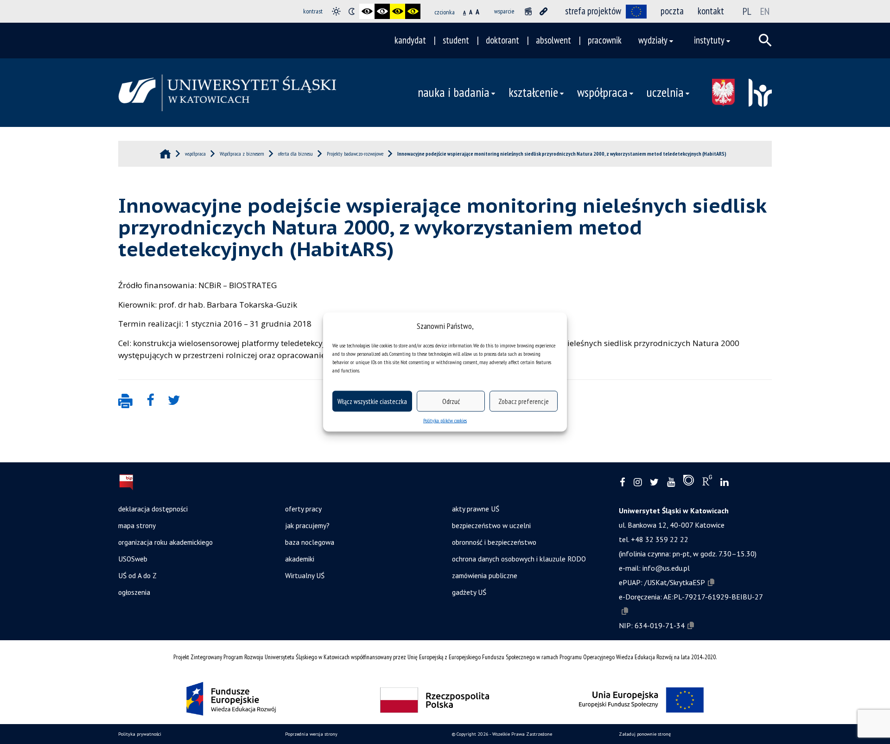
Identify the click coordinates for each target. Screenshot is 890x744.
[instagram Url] (638, 482)
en (764, 11)
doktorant (502, 40)
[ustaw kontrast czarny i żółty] (397, 11)
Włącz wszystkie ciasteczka (372, 401)
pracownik (605, 40)
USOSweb (132, 558)
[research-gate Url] (707, 482)
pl (747, 11)
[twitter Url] (654, 482)
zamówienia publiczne (484, 575)
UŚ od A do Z (137, 575)
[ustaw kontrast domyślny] (336, 11)
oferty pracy (303, 508)
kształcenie (533, 92)
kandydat (410, 40)
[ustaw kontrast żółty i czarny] (412, 11)
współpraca (602, 92)
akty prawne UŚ (475, 508)
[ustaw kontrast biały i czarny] (382, 11)
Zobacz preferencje (523, 401)
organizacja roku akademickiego (165, 542)
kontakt (711, 11)
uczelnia (665, 92)
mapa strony (137, 525)
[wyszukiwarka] (765, 40)
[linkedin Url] (724, 482)
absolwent (553, 40)
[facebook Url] (622, 482)
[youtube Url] (671, 482)
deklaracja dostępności (153, 508)
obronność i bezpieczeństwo (494, 542)
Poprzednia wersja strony (311, 734)
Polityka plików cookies (445, 420)
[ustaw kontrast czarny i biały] (367, 11)
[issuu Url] (688, 482)
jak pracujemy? (307, 525)
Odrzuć (451, 401)
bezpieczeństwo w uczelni (491, 525)
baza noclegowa (309, 542)
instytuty (709, 40)
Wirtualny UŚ (304, 575)
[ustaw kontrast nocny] (351, 11)
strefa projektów (593, 11)
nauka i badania (454, 92)
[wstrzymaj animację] (528, 11)
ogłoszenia (134, 592)
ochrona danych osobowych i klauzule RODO (519, 558)
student (456, 40)
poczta (672, 11)
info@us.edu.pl (666, 568)
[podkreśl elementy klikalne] (543, 11)
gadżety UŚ (469, 592)
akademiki (299, 558)
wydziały (653, 40)
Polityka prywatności (139, 734)
